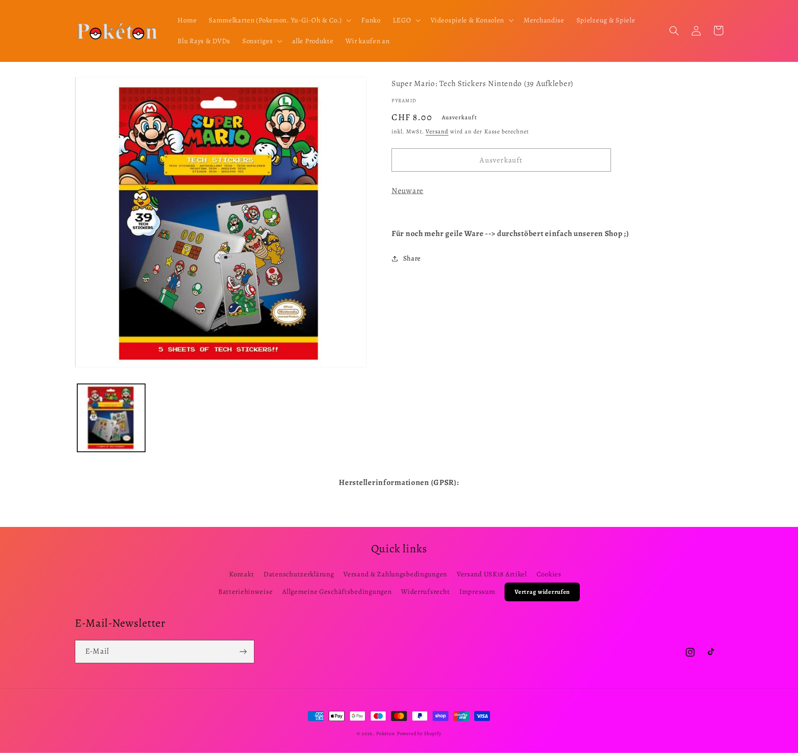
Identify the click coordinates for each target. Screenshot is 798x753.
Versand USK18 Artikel (492, 574)
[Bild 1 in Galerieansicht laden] (111, 418)
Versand (437, 131)
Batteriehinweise (245, 591)
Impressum (477, 591)
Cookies (549, 574)
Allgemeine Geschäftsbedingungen (337, 591)
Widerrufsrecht (425, 591)
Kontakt (241, 574)
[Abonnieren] (243, 651)
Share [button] (412, 258)
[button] (279, 20)
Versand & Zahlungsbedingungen (395, 574)
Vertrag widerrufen (542, 592)
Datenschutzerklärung (299, 574)
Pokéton (385, 733)
